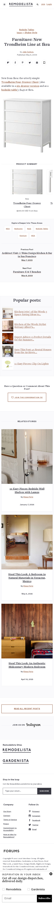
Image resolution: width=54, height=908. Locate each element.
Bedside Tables (26, 30)
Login (49, 4)
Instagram (36, 816)
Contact (6, 815)
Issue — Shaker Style (27, 33)
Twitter (35, 825)
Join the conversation (28, 397)
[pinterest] (22, 62)
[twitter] (30, 62)
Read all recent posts (27, 709)
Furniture (23, 235)
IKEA (8, 229)
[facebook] (15, 62)
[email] (37, 62)
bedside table (9, 90)
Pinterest (36, 811)
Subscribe (44, 898)
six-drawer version (27, 86)
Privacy (6, 824)
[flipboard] (8, 62)
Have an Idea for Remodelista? (9, 836)
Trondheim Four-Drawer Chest (20, 82)
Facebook (36, 820)
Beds (29, 229)
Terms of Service (10, 819)
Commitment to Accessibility (10, 829)
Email (34, 829)
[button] (37, 4)
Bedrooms (18, 229)
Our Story (7, 811)
